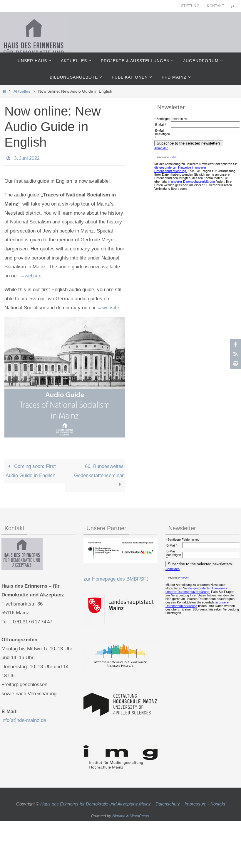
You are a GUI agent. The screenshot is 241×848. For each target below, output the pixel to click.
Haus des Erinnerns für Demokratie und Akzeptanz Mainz (96, 802)
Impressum (196, 802)
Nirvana (118, 814)
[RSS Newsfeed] (235, 353)
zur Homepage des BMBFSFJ (116, 577)
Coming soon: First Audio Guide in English (31, 469)
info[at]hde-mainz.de (23, 719)
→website (30, 274)
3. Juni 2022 (27, 157)
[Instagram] (235, 363)
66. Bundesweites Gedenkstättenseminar (99, 469)
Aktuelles (22, 91)
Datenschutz (167, 802)
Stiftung (190, 6)
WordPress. (140, 814)
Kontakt (215, 6)
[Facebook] (235, 344)
